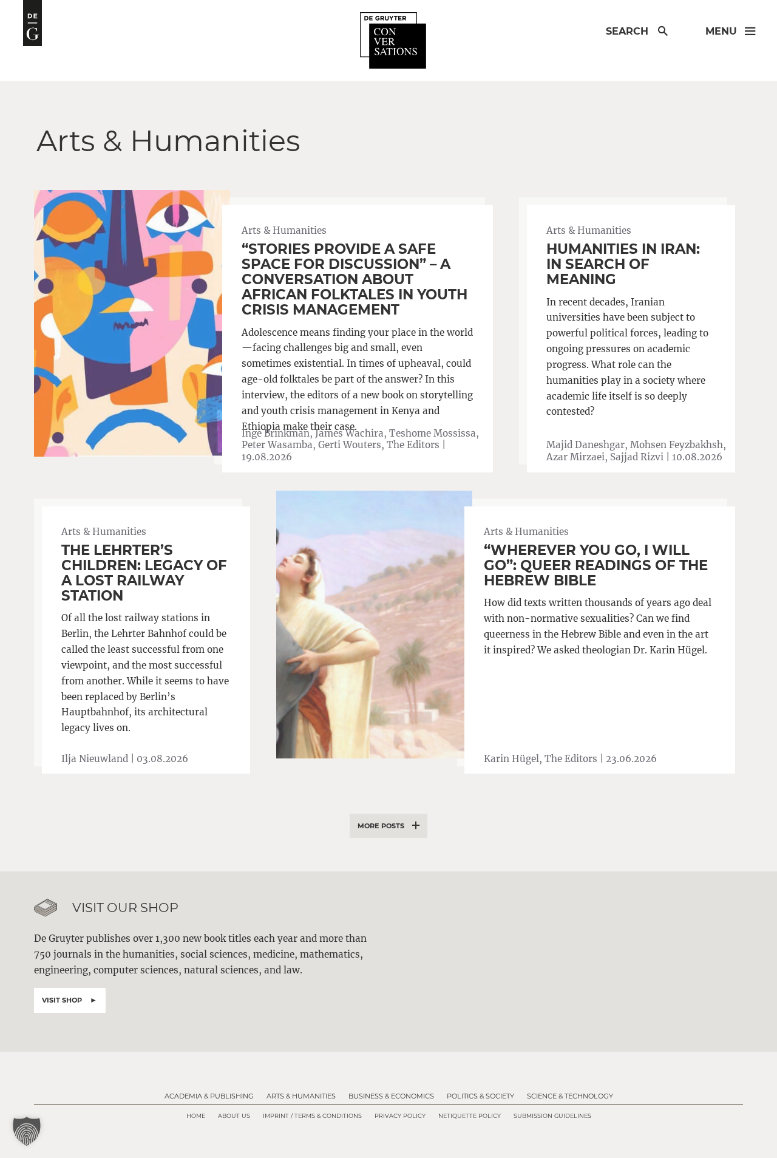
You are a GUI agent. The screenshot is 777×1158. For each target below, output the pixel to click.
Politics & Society (480, 1096)
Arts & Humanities (301, 1096)
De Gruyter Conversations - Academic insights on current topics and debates (32, 23)
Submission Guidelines (552, 1115)
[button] (26, 1131)
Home (195, 1115)
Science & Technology (570, 1096)
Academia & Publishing (209, 1096)
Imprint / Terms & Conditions (312, 1115)
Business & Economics (391, 1096)
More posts (381, 826)
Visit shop (62, 1000)
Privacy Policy (400, 1115)
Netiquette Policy (469, 1115)
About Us (234, 1115)
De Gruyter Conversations (393, 40)
